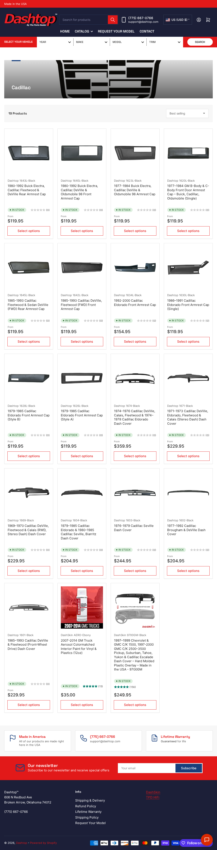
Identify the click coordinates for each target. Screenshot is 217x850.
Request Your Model (116, 31)
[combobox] (88, 20)
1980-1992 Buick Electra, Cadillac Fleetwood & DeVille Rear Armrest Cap (27, 190)
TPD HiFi (152, 797)
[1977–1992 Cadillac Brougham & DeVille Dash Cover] (188, 493)
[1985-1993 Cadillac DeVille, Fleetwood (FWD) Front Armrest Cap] (82, 267)
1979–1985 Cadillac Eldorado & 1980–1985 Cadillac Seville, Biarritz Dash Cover (78, 532)
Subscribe (188, 768)
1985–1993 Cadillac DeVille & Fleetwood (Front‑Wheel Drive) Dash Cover (28, 644)
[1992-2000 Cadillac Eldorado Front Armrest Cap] (135, 267)
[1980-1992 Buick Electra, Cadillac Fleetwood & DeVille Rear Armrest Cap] (29, 153)
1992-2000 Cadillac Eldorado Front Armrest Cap (135, 302)
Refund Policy (85, 806)
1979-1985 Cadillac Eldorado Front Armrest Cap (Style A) (82, 415)
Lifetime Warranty (88, 812)
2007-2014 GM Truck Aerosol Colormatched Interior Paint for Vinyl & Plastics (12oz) (79, 646)
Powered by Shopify (43, 842)
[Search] (112, 20)
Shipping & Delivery (90, 800)
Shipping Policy (87, 817)
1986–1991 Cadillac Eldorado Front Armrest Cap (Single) (188, 304)
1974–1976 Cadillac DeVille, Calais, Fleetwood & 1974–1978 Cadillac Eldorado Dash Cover (134, 417)
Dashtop (13, 180)
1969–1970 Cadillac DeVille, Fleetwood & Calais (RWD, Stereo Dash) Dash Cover (28, 530)
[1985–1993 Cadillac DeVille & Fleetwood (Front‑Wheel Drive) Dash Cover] (29, 607)
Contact (147, 31)
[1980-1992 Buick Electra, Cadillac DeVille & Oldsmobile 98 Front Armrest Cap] (82, 153)
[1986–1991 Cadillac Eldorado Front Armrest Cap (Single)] (188, 267)
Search (200, 42)
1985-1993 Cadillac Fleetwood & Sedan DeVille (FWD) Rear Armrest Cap (28, 304)
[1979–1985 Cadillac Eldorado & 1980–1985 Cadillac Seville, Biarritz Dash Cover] (82, 493)
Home (65, 31)
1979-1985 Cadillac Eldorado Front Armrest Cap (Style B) (29, 415)
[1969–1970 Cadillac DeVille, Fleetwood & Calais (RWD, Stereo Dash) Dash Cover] (29, 493)
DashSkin (67, 635)
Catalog (82, 31)
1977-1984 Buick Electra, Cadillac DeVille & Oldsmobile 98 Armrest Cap (134, 190)
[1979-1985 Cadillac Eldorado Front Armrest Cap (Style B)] (29, 378)
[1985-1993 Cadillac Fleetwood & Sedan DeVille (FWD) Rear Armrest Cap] (29, 267)
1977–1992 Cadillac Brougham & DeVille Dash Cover (186, 530)
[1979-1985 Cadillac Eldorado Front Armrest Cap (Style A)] (82, 378)
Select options (29, 231)
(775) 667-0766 (140, 18)
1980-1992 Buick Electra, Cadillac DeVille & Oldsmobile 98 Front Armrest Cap (79, 192)
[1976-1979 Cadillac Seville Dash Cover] (135, 493)
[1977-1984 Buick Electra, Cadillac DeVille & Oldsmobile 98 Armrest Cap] (135, 153)
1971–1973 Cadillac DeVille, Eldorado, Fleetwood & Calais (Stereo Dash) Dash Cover (187, 417)
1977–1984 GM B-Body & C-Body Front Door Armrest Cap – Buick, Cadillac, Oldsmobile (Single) (188, 192)
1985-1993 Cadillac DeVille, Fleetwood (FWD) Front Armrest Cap (81, 304)
